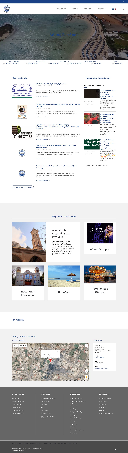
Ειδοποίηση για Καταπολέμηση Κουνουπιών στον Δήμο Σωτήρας (56, 146)
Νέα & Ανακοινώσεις (105, 398)
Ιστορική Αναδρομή (18, 410)
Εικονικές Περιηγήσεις (77, 430)
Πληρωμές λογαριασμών (48, 398)
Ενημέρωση (101, 9)
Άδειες (43, 407)
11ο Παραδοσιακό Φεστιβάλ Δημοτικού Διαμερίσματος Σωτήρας (58, 105)
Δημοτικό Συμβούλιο (18, 401)
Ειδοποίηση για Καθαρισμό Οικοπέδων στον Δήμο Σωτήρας (56, 167)
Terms (87, 380)
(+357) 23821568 (99, 358)
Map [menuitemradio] (15, 345)
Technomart (22, 450)
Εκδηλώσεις (102, 401)
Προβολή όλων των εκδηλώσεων (96, 165)
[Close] (58, 352)
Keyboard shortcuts (67, 380)
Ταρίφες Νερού (45, 401)
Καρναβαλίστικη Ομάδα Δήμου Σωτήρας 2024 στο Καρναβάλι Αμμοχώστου (107, 118)
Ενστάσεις (44, 404)
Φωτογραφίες (74, 433)
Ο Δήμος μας (61, 9)
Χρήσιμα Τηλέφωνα (17, 413)
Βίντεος (72, 421)
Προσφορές (102, 407)
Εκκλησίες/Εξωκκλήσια (77, 412)
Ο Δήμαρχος (15, 398)
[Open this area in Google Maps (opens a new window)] (15, 380)
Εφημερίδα (102, 404)
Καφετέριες (73, 415)
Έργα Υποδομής (16, 407)
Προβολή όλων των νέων (23, 187)
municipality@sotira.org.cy (102, 368)
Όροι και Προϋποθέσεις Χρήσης (24, 443)
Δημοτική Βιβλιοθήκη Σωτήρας (47, 417)
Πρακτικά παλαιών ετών (106, 413)
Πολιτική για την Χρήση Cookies (65, 443)
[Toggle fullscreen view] (86, 345)
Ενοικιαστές (44, 410)
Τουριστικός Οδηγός (76, 398)
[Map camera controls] (86, 371)
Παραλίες (73, 409)
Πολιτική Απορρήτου (44, 443)
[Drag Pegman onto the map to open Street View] (86, 377)
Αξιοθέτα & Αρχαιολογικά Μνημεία (77, 402)
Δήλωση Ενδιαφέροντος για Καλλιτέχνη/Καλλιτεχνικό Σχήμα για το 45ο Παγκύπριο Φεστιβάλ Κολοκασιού (57, 127)
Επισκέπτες (88, 9)
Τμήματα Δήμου (16, 404)
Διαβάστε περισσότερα (42, 96)
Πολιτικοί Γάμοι (46, 413)
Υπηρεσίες (75, 9)
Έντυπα (101, 410)
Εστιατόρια (73, 406)
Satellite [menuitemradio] (23, 345)
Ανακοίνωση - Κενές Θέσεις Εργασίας (51, 84)
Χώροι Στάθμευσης (75, 418)
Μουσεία (72, 427)
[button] (50, 360)
